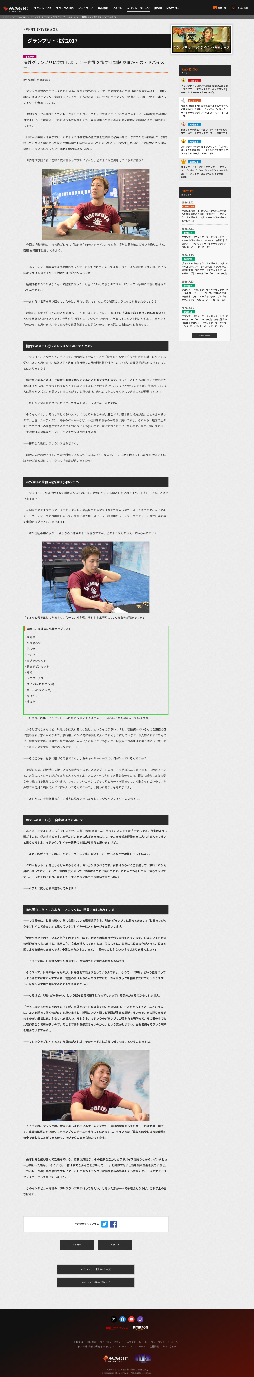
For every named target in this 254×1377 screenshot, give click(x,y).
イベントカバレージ (138, 8)
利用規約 (78, 1342)
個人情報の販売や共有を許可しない (96, 1346)
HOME (6, 17)
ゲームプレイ (85, 8)
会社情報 (154, 1346)
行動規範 (91, 1342)
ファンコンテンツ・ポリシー (165, 1342)
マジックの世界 (65, 8)
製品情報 (103, 8)
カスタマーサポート (137, 1342)
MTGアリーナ (174, 8)
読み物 (158, 8)
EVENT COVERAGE (19, 17)
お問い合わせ (169, 1346)
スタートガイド (42, 8)
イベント (117, 8)
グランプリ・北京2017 (40, 17)
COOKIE (122, 1346)
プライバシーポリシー (111, 1342)
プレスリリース (137, 1346)
